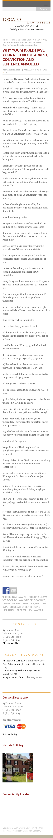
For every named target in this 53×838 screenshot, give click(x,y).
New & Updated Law (21, 40)
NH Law (43, 70)
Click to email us (11, 643)
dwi (43, 603)
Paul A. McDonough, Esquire (18, 664)
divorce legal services (18, 603)
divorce (39, 600)
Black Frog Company (32, 830)
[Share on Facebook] (6, 590)
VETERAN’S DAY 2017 (14, 660)
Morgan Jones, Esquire (15, 677)
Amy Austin (30, 70)
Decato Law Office (20, 600)
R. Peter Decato (13, 606)
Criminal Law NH (16, 597)
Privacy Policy (10, 734)
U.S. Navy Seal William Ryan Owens (21, 670)
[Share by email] (13, 590)
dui (37, 603)
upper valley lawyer (29, 610)
